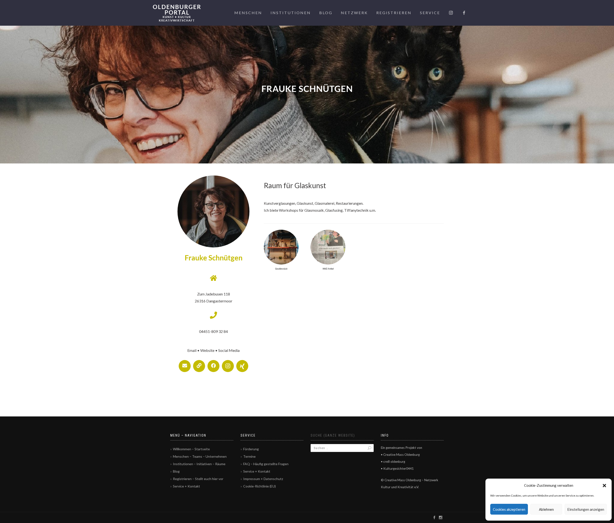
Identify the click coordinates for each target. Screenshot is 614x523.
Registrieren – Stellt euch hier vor (198, 479)
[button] (604, 485)
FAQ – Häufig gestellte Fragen (266, 464)
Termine (249, 456)
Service (430, 12)
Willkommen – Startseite (191, 449)
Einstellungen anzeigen (585, 509)
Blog (325, 12)
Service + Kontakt (186, 486)
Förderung (251, 449)
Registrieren (394, 12)
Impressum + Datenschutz (263, 479)
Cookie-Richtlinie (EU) (259, 486)
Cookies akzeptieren (509, 509)
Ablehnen (546, 509)
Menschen (248, 12)
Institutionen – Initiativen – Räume (199, 464)
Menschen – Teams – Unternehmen (200, 456)
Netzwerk (354, 12)
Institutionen (291, 12)
